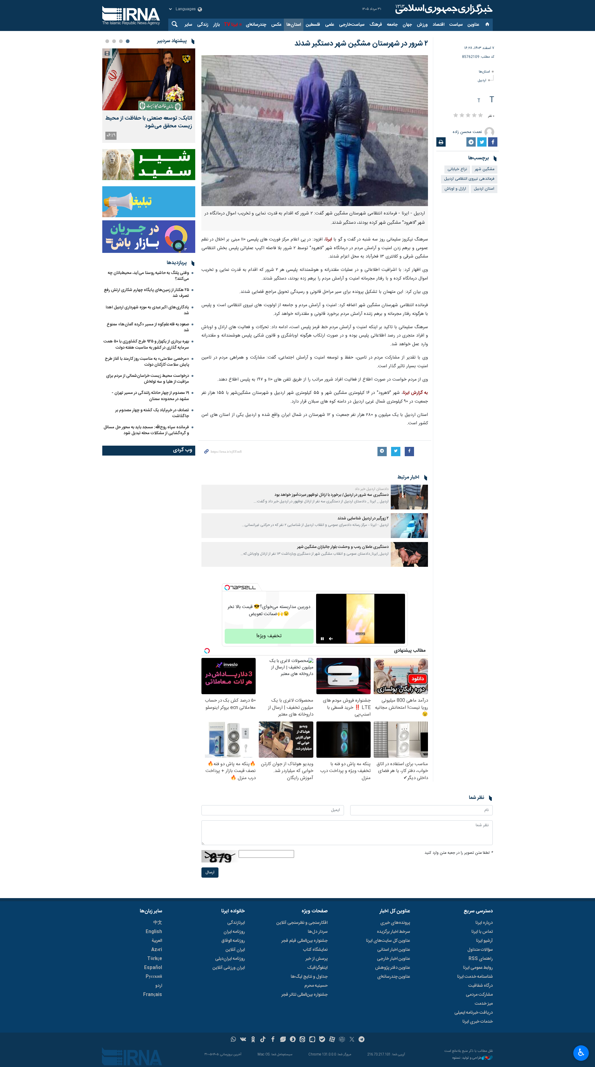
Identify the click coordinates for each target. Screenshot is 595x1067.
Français (152, 995)
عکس (276, 25)
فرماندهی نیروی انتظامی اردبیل (469, 179)
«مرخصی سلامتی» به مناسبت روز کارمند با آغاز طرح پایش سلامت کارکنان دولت (147, 361)
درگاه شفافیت (480, 986)
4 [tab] (107, 41)
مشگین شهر (484, 169)
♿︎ (581, 1052)
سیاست (456, 25)
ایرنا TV (231, 25)
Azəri (156, 950)
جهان (407, 25)
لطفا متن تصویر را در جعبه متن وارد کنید (459, 853)
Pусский (154, 977)
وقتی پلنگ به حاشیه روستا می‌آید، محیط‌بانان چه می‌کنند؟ (148, 276)
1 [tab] (128, 41)
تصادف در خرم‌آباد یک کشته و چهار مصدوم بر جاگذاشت (152, 413)
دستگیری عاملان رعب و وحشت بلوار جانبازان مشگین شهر (343, 547)
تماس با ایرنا (482, 932)
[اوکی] (253, 1040)
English (154, 932)
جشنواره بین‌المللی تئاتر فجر (304, 995)
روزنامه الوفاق (233, 941)
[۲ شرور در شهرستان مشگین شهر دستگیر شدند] (314, 130)
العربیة (157, 941)
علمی (329, 25)
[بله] (322, 1040)
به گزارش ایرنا (415, 393)
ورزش (422, 25)
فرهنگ (375, 25)
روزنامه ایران (234, 932)
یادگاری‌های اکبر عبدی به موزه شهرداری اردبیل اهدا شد (147, 310)
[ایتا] (302, 1040)
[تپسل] (227, 587)
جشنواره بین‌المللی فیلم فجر (304, 941)
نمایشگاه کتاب (315, 950)
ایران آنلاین (235, 950)
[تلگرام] (362, 1040)
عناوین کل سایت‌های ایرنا (388, 941)
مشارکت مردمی (479, 995)
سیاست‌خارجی (351, 25)
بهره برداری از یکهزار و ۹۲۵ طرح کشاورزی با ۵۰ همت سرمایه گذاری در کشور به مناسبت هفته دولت (146, 344)
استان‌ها (293, 25)
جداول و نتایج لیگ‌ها (309, 977)
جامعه (392, 25)
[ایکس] (352, 1040)
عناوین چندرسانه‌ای (393, 977)
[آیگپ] (312, 1040)
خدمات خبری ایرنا (477, 1021)
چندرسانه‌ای (256, 25)
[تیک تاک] (263, 1040)
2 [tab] (121, 41)
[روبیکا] (342, 1040)
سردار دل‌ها (318, 932)
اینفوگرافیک (317, 968)
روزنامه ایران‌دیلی (230, 959)
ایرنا (443, 9)
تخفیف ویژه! (269, 636)
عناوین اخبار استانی (393, 950)
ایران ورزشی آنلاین (229, 968)
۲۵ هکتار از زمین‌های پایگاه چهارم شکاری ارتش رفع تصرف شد (146, 293)
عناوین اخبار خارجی (393, 959)
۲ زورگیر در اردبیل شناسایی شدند (363, 518)
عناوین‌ (473, 25)
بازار (216, 25)
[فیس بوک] (273, 1040)
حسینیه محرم (316, 986)
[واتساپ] (233, 1040)
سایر (188, 25)
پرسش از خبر (317, 959)
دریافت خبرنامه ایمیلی (473, 1012)
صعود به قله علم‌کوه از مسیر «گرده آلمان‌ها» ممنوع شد (148, 327)
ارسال (209, 872)
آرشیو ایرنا (484, 941)
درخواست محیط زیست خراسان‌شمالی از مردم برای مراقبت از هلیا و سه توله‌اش (147, 379)
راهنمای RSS (481, 959)
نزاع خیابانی (457, 169)
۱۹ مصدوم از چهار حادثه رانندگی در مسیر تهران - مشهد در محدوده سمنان (150, 396)
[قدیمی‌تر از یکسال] (409, 497)
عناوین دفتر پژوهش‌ (392, 968)
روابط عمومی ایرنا (478, 968)
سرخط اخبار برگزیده (393, 932)
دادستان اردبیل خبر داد (372, 489)
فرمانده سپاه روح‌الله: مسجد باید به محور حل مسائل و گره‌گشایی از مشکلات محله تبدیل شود (146, 430)
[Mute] (331, 638)
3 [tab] (114, 41)
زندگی (202, 25)
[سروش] (293, 1040)
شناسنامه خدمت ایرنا (475, 977)
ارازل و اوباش (455, 189)
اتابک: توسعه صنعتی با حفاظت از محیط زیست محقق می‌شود (148, 122)
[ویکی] (243, 1040)
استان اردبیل (484, 189)
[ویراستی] (283, 1040)
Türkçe (154, 959)
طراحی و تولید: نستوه (467, 1058)
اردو (158, 986)
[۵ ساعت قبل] (148, 79)
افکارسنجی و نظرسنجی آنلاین (302, 923)
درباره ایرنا (484, 923)
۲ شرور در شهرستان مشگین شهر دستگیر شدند (361, 43)
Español (153, 968)
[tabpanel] (148, 95)
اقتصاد (438, 25)
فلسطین (313, 25)
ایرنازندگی (236, 923)
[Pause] (322, 638)
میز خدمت (484, 1003)
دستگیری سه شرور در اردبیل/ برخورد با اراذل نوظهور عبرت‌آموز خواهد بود (332, 495)
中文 (157, 923)
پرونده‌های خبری (395, 923)
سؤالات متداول (480, 950)
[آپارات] (332, 1040)
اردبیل (482, 80)
